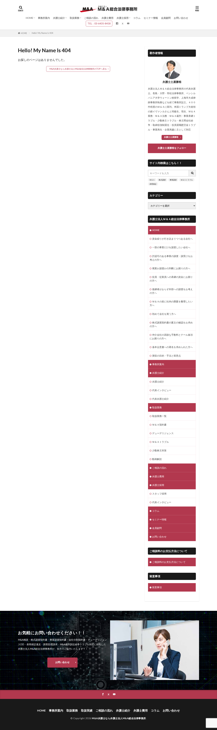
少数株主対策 (159, 450)
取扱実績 (86, 710)
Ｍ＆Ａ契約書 (159, 424)
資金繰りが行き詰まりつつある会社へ (172, 238)
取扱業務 (74, 17)
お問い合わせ (181, 17)
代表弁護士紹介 (160, 398)
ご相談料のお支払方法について (169, 561)
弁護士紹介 (59, 17)
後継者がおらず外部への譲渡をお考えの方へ (171, 291)
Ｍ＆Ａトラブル (187, 180)
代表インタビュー (161, 390)
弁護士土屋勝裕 (171, 137)
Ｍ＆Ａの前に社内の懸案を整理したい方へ (171, 303)
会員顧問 (166, 17)
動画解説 (157, 459)
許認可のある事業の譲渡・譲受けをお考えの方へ (171, 258)
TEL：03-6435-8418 (99, 23)
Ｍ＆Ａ (152, 180)
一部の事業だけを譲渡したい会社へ (171, 247)
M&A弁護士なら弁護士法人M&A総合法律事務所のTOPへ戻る (78, 69)
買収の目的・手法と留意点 (166, 355)
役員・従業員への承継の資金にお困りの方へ (171, 278)
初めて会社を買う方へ (164, 313)
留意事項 (157, 587)
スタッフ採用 (159, 493)
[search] (192, 173)
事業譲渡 (173, 180)
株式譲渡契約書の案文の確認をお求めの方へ (171, 324)
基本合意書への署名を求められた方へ (172, 347)
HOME (29, 17)
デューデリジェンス (163, 433)
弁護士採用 (123, 17)
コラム (136, 17)
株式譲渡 (162, 180)
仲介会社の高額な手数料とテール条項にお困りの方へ (171, 336)
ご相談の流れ (91, 17)
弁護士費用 (107, 17)
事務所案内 (44, 17)
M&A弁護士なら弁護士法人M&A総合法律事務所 (119, 718)
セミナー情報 (151, 17)
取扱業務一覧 (159, 416)
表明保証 (152, 184)
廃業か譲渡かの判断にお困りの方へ (171, 268)
